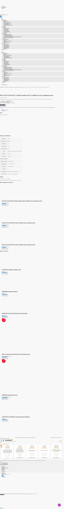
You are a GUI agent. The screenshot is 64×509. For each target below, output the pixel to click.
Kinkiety (5, 21)
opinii (12, 441)
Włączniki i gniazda (7, 46)
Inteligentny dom (6, 44)
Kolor (3, 100)
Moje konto (3, 6)
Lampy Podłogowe (6, 24)
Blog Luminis (4, 7)
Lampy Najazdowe (6, 63)
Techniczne (3, 38)
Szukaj (3, 473)
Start (2, 19)
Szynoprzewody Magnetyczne (8, 68)
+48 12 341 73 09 (5, 462)
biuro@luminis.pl (4, 463)
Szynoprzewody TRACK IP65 (8, 37)
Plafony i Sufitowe (6, 28)
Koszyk (3, 476)
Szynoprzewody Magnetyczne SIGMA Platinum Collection (12, 36)
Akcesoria (5, 32)
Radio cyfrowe (6, 45)
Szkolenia (5, 48)
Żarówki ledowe (6, 47)
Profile (5, 25)
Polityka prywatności (5, 467)
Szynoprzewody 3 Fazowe (8, 35)
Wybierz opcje (4, 203)
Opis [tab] (2, 109)
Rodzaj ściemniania (3, 101)
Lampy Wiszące (6, 20)
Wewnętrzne (4, 52)
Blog (2, 470)
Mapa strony (4, 471)
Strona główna (2, 87)
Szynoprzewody (4, 33)
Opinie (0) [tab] (3, 110)
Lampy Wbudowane (7, 23)
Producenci (3, 469)
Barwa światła (3, 102)
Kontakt (3, 8)
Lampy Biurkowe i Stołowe (8, 57)
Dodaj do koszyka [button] (4, 272)
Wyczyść (13, 102)
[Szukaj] (1, 16)
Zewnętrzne (3, 26)
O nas (3, 466)
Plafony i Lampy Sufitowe (8, 22)
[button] (3, 105)
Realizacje (3, 468)
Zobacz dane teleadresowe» (4, 464)
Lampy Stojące (6, 29)
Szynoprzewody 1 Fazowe (8, 34)
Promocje (3, 49)
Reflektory (5, 74)
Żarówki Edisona (6, 79)
